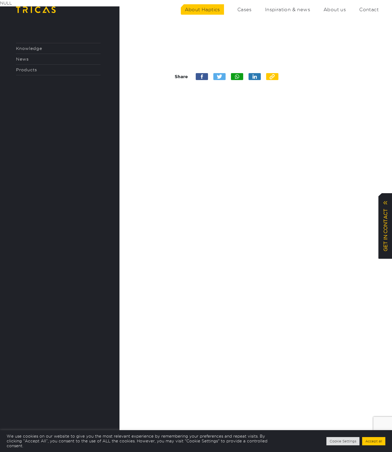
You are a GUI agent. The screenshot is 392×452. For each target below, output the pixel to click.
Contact (369, 9)
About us (334, 9)
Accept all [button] (373, 441)
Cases (244, 9)
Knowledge (29, 48)
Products (26, 70)
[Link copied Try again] (272, 76)
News (22, 59)
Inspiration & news (287, 9)
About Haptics (202, 9)
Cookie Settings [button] (343, 441)
